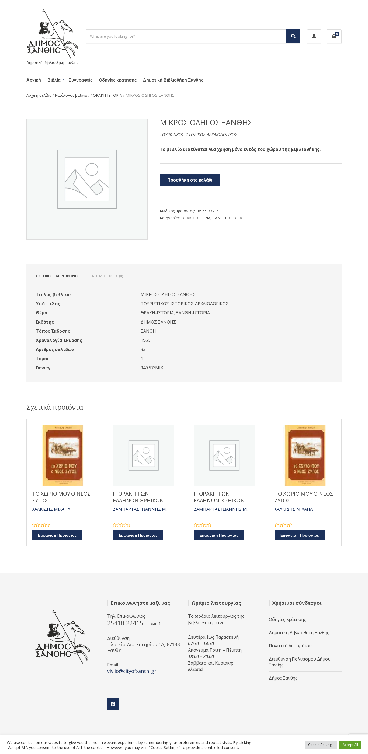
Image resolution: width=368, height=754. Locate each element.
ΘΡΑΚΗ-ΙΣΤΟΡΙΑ (107, 95)
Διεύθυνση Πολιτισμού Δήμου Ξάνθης (300, 662)
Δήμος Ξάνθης (283, 678)
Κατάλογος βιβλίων (72, 95)
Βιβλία (54, 80)
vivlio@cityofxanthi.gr (131, 671)
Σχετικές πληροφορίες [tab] (57, 275)
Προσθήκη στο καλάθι (189, 180)
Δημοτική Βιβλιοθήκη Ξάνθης (173, 80)
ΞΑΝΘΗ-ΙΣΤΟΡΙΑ (227, 217)
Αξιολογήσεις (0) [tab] (107, 275)
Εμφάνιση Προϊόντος (57, 535)
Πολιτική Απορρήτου (290, 646)
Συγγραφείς (80, 80)
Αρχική (33, 80)
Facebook (113, 704)
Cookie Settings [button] (321, 744)
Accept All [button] (350, 744)
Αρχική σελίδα (38, 95)
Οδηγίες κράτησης (118, 80)
